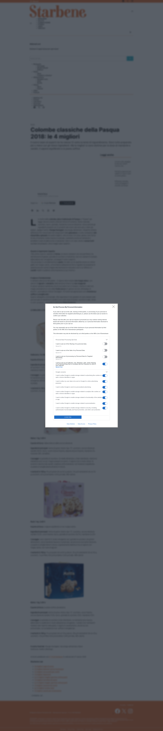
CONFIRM (67, 417)
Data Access (81, 424)
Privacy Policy (92, 424)
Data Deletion (71, 424)
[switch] (104, 344)
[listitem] (81, 340)
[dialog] (81, 365)
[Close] (114, 307)
